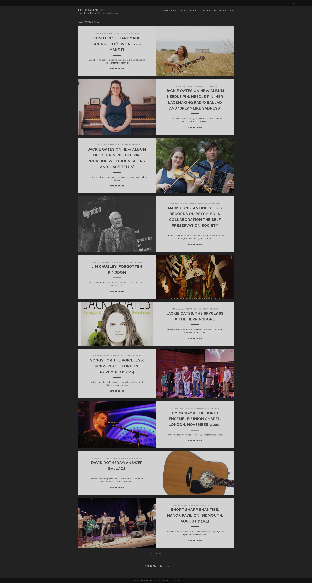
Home (165, 10)
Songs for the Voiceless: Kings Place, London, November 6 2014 (117, 366)
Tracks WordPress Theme (146, 580)
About (174, 10)
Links (231, 10)
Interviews (220, 10)
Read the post (117, 69)
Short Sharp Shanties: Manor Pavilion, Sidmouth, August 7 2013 (195, 515)
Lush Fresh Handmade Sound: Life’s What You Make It (117, 44)
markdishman (115, 34)
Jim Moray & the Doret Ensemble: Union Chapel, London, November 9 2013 (195, 419)
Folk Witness (90, 10)
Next (158, 553)
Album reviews (188, 10)
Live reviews (205, 10)
